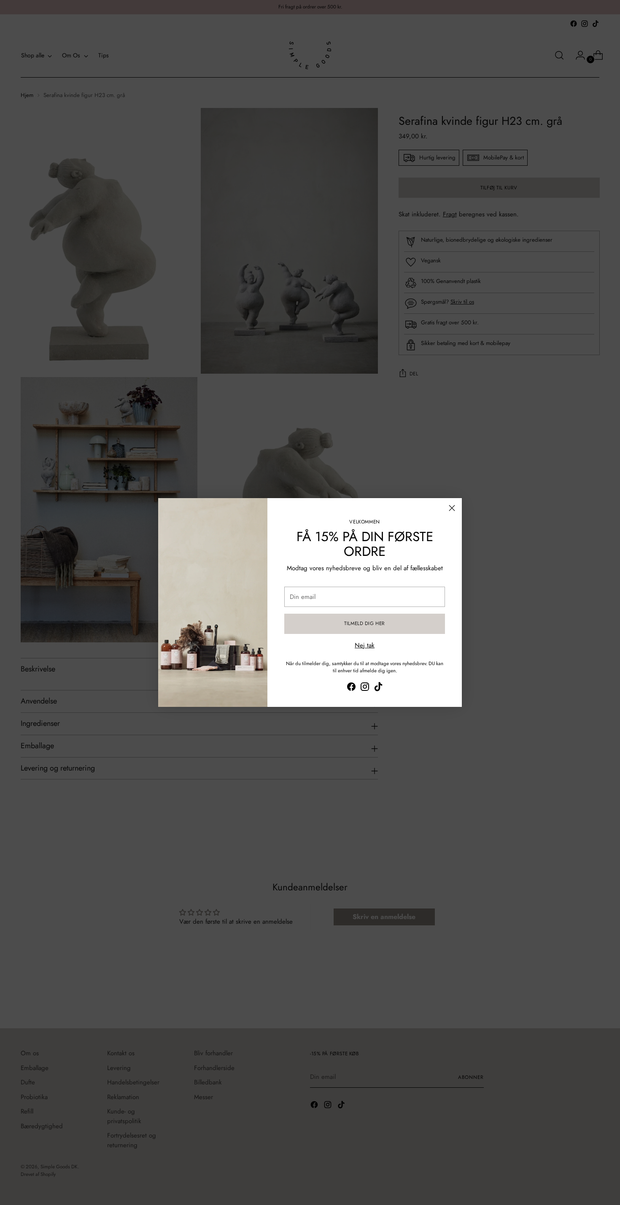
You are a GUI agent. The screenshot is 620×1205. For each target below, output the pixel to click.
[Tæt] (451, 508)
